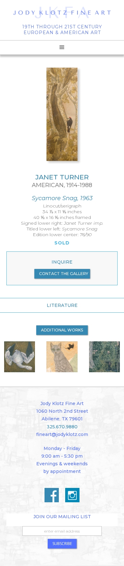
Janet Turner (62, 177)
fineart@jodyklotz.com (62, 434)
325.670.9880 (62, 427)
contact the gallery (63, 273)
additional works (62, 330)
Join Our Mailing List (62, 516)
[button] (62, 47)
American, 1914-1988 (62, 185)
